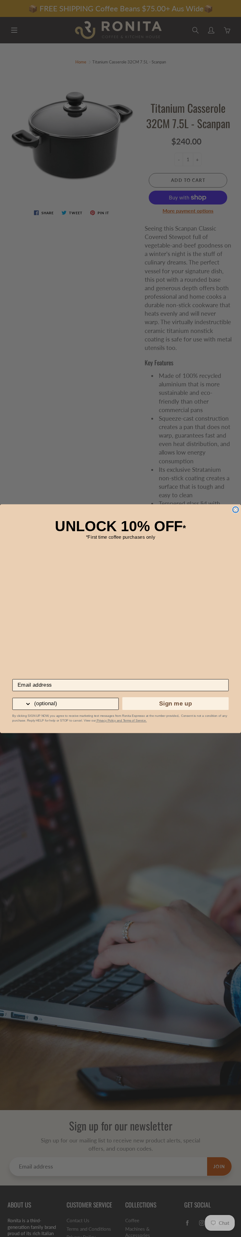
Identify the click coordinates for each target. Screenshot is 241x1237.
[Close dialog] (235, 509)
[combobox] (22, 703)
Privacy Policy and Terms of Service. (121, 720)
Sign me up (175, 703)
